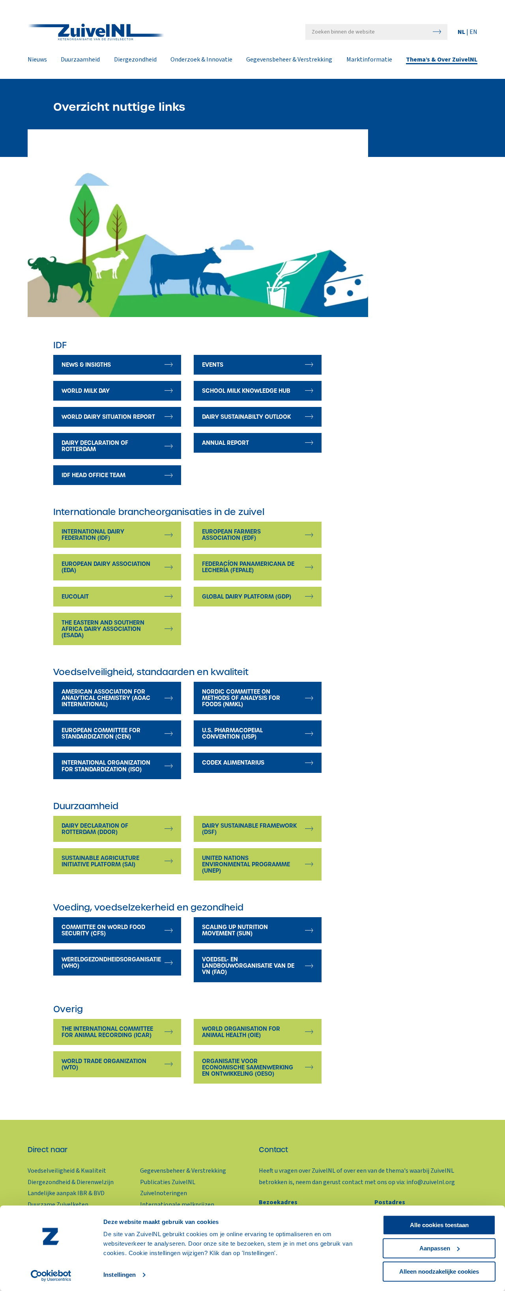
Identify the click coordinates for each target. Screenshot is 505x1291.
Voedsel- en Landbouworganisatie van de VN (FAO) (248, 965)
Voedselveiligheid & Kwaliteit (67, 1170)
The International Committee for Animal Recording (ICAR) (107, 1032)
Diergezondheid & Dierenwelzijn (71, 1182)
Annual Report (225, 443)
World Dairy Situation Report (108, 417)
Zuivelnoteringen (163, 1193)
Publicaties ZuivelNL (167, 1182)
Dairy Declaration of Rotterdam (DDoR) (95, 829)
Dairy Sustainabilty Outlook (246, 417)
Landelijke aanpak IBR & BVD (66, 1193)
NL (462, 32)
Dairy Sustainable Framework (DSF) (249, 829)
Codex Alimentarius (233, 763)
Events (212, 365)
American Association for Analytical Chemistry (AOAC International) (106, 698)
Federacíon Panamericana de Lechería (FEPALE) (248, 567)
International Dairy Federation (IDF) (93, 535)
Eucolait (75, 597)
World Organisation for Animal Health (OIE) (241, 1032)
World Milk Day (86, 391)
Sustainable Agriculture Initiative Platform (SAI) (100, 861)
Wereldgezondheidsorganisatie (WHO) (111, 962)
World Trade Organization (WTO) (104, 1064)
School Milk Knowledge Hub (246, 391)
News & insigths (86, 365)
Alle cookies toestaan (439, 1225)
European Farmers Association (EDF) (231, 535)
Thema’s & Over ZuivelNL (441, 60)
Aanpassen (434, 1248)
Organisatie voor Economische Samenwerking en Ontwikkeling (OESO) (247, 1067)
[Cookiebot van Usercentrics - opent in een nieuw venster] (51, 1276)
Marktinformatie (369, 60)
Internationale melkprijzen (177, 1204)
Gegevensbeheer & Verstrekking (289, 60)
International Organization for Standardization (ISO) (106, 766)
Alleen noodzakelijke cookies (439, 1271)
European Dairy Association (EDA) (106, 567)
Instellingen (119, 1275)
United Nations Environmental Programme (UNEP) (246, 864)
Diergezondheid (135, 60)
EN (473, 32)
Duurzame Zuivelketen (58, 1204)
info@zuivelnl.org (430, 1182)
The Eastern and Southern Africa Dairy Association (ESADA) (103, 629)
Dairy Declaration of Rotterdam (95, 446)
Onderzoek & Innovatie (201, 60)
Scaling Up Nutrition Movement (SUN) (235, 930)
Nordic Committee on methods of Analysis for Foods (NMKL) (241, 698)
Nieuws (37, 60)
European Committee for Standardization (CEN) (101, 733)
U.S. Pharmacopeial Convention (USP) (232, 733)
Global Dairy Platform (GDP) (246, 597)
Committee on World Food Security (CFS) (103, 930)
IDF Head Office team (93, 475)
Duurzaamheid (80, 60)
